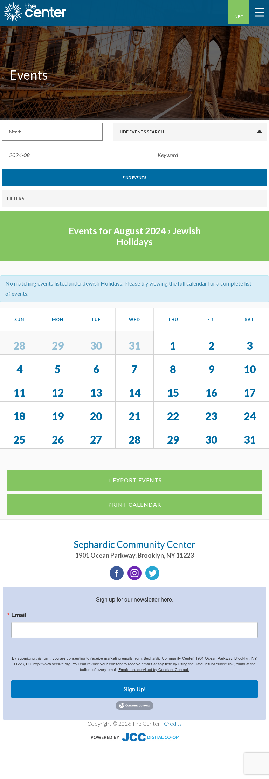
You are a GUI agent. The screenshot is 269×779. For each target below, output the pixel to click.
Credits (173, 723)
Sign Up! (134, 689)
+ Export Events (135, 480)
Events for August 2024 (117, 230)
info (239, 16)
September (243, 457)
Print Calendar (134, 504)
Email (18, 615)
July (16, 457)
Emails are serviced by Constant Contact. (153, 669)
